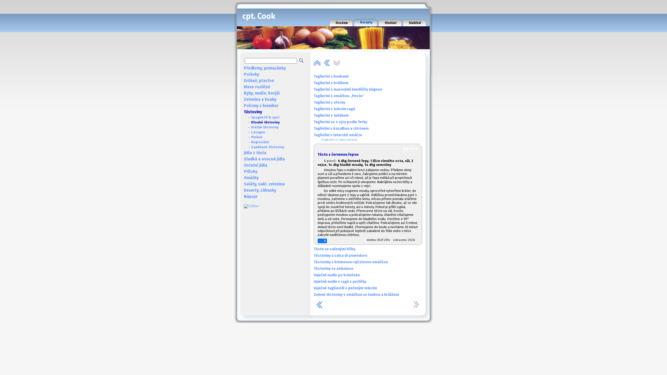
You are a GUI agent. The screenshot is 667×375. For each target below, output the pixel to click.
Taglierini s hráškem (331, 83)
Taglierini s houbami (331, 76)
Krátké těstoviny (265, 127)
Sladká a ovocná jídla (264, 159)
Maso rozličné (257, 87)
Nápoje (250, 196)
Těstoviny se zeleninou (333, 268)
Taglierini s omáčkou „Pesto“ (339, 96)
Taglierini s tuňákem (331, 115)
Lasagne (258, 132)
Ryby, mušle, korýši (262, 93)
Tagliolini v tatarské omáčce (338, 137)
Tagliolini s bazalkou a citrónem (341, 128)
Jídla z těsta (255, 153)
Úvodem (342, 23)
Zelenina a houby (260, 99)
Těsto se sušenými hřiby (334, 249)
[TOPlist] (251, 206)
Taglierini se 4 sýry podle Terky (340, 122)
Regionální (260, 142)
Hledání (391, 23)
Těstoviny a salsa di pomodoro (340, 255)
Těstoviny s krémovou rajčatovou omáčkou (351, 262)
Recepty (366, 22)
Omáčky (251, 178)
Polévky (251, 74)
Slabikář (415, 23)
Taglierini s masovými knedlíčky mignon (348, 89)
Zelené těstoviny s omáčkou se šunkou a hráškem (356, 294)
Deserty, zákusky (260, 190)
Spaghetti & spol (265, 117)
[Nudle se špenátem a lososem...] (327, 63)
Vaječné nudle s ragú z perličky (340, 281)
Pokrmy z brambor (261, 105)
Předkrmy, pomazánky (265, 68)
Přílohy (250, 171)
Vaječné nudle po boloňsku (337, 275)
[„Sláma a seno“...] (317, 63)
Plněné (256, 137)
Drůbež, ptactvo (259, 80)
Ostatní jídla (255, 165)
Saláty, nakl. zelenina (264, 184)
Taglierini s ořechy (329, 102)
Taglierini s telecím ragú (334, 109)
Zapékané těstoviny (267, 147)
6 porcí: (331, 161)
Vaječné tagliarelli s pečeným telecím (345, 288)
